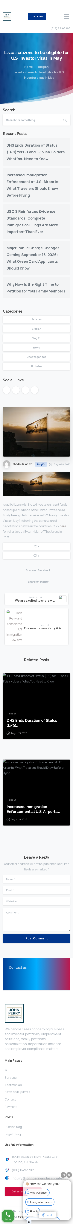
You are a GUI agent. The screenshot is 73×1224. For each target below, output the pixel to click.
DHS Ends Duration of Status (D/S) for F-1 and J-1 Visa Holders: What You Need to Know (36, 152)
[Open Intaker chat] (29, 1222)
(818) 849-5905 (60, 28)
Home (28, 67)
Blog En (43, 67)
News (36, 347)
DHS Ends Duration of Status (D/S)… (32, 723)
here (63, 526)
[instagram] (18, 5)
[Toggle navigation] (66, 16)
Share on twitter (38, 581)
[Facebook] (6, 5)
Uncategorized (36, 357)
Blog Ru (36, 338)
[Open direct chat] (63, 1175)
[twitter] (12, 5)
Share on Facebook (38, 570)
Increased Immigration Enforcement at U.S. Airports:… (33, 809)
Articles (36, 319)
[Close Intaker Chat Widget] (69, 1175)
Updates (36, 366)
